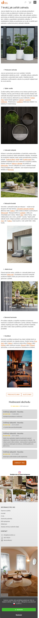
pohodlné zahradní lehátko (25, 209)
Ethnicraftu (4, 165)
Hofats (3, 345)
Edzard (23, 345)
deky (21, 215)
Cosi (2, 221)
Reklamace (4, 524)
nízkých (21, 100)
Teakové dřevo (10, 159)
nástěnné (20, 102)
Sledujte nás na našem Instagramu (20, 474)
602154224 (7, 537)
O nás (2, 516)
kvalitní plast (27, 159)
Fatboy (12, 211)
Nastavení (19, 615)
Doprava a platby (6, 510)
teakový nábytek (17, 163)
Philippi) (32, 345)
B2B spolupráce (5, 521)
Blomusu (11, 170)
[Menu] (35, 2)
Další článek (27, 394)
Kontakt (3, 513)
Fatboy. (9, 221)
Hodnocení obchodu (19, 402)
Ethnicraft (4, 213)
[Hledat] (25, 2)
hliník (17, 159)
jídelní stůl (10, 274)
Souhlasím (20, 609)
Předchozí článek (14, 394)
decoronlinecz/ (8, 540)
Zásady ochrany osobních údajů (10, 527)
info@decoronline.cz (9, 535)
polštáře (22, 213)
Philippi (29, 343)
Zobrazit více (19, 463)
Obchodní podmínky (6, 518)
